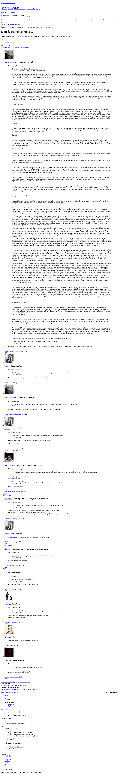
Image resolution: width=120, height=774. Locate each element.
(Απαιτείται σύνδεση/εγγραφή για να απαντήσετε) (15, 682)
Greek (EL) (7, 756)
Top (5, 764)
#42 (5, 520)
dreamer (7, 660)
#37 (5, 353)
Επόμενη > (25, 47)
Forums (6, 695)
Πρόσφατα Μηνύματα (14, 706)
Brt (5, 637)
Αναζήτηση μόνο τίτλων (19, 715)
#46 (5, 624)
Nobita (117, 692)
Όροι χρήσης (8, 769)
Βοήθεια (7, 761)
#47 (5, 647)
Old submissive (10, 62)
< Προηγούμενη (5, 47)
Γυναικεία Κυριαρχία (21, 36)
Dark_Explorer (10, 465)
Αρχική (6, 762)
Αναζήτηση (11, 704)
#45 (5, 591)
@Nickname (12, 537)
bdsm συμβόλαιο (9, 43)
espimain (7, 604)
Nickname (8, 499)
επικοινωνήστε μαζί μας (44, 27)
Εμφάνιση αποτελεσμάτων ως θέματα (26, 736)
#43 (5, 543)
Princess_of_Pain (50, 36)
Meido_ (7, 366)
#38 (5, 384)
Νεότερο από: (6, 727)
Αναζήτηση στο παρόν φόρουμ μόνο (23, 734)
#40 (5, 452)
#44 (5, 567)
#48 (5, 678)
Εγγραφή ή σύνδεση (8, 3)
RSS (5, 766)
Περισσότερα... (10, 748)
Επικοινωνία (8, 759)
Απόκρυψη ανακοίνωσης (8, 12)
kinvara (7, 573)
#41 (5, 493)
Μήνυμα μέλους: (7, 718)
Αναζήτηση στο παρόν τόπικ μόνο (22, 732)
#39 (5, 416)
